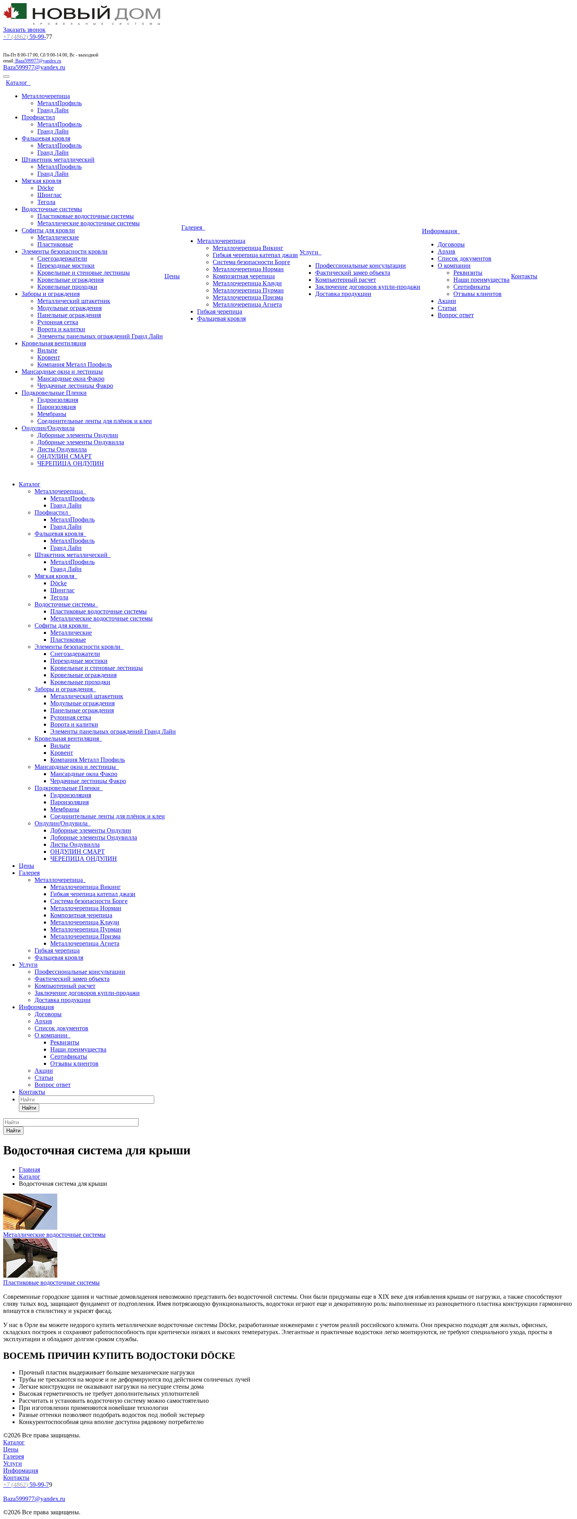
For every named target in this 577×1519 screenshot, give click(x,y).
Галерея (193, 227)
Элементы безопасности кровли (65, 251)
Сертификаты (471, 286)
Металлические (58, 237)
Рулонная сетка (57, 322)
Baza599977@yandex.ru (38, 61)
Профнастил (38, 117)
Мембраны (51, 414)
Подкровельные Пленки (54, 392)
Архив (446, 251)
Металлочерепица (46, 96)
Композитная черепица (244, 276)
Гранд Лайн (53, 110)
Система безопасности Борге (251, 262)
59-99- (24, 36)
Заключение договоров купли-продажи (367, 286)
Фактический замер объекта (352, 272)
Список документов (464, 258)
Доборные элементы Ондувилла (80, 442)
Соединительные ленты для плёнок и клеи (94, 421)
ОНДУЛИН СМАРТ (64, 456)
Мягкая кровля (41, 180)
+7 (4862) (15, 36)
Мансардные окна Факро (70, 378)
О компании (454, 265)
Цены (172, 276)
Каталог (18, 82)
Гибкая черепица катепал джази (255, 255)
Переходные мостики (66, 265)
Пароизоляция (56, 406)
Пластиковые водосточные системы (85, 216)
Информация (441, 231)
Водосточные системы (52, 209)
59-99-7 (26, 1484)
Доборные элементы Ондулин (77, 435)
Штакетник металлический (58, 159)
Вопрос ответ (456, 315)
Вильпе (47, 350)
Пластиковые (55, 244)
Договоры (451, 244)
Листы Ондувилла (62, 449)
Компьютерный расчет (345, 279)
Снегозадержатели (62, 258)
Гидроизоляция (57, 399)
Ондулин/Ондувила (48, 428)
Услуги (310, 252)
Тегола (46, 202)
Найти (29, 1108)
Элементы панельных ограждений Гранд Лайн (100, 336)
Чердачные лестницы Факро (75, 385)
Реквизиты (467, 272)
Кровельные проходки (67, 286)
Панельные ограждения (69, 315)
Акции (447, 301)
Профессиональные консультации (360, 265)
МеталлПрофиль (59, 103)
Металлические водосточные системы (88, 223)
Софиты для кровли (48, 230)
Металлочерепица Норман (248, 269)
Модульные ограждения (69, 308)
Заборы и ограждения (51, 293)
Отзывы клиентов (477, 293)
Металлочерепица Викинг (248, 248)
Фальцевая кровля (46, 138)
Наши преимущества (481, 279)
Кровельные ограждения (70, 279)
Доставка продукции (343, 293)
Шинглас (49, 195)
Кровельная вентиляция (54, 343)
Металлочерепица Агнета (247, 304)
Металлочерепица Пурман (248, 290)
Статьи (447, 308)
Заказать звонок (24, 29)
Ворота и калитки (61, 329)
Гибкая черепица (219, 311)
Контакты (524, 276)
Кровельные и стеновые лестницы (83, 272)
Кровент (48, 357)
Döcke (45, 187)
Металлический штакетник (73, 301)
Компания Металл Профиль (74, 364)
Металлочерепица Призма (248, 297)
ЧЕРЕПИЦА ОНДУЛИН (70, 463)
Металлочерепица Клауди (247, 283)
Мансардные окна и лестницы (62, 371)
